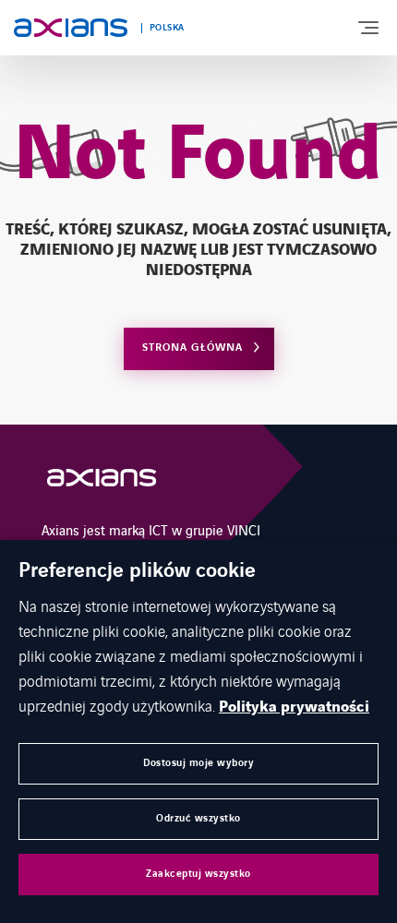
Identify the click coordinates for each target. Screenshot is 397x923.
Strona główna (192, 347)
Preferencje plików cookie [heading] (137, 571)
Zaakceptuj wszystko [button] (198, 874)
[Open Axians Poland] (102, 482)
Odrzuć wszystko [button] (198, 818)
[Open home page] (70, 27)
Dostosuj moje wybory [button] (198, 763)
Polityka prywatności (294, 707)
